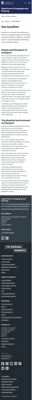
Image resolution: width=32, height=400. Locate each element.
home (2, 21)
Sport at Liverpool (7, 309)
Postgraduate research (8, 286)
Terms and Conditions (8, 390)
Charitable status (7, 392)
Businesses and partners (9, 267)
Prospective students (8, 264)
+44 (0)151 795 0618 (7, 233)
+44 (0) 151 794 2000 (8, 339)
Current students (6, 259)
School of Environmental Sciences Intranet (15, 209)
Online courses (6, 288)
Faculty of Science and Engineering (18, 206)
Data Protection (6, 384)
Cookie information (7, 382)
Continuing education (8, 294)
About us (7, 21)
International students (8, 296)
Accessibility (5, 376)
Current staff (5, 262)
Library (3, 307)
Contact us (4, 341)
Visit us (3, 347)
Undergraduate (6, 280)
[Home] (12, 3)
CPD (2, 291)
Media (3, 272)
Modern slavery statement (10, 387)
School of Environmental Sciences (19, 204)
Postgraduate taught (8, 283)
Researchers (5, 270)
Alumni (3, 315)
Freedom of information (9, 379)
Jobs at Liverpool (6, 304)
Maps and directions (7, 344)
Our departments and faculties (11, 317)
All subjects (5, 320)
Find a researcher (7, 312)
